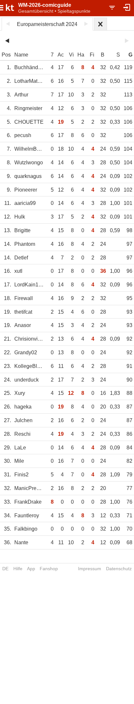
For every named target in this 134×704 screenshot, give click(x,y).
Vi (71, 54)
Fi (92, 54)
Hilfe (17, 568)
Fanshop (49, 568)
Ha (80, 54)
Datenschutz (119, 568)
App (31, 568)
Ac (61, 54)
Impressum (89, 568)
